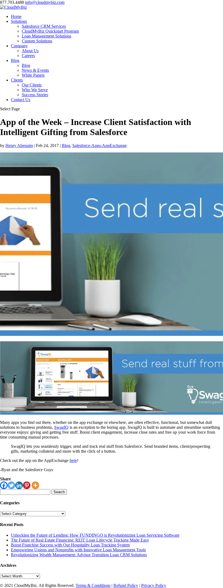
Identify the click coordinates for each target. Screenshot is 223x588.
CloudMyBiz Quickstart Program (50, 31)
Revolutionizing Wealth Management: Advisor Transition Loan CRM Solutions (79, 554)
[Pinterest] (26, 485)
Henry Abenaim (19, 145)
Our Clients (32, 85)
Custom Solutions (37, 41)
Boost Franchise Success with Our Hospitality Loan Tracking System (70, 545)
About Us (30, 50)
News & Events (35, 70)
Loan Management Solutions (46, 36)
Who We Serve (35, 89)
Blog (15, 60)
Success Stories (35, 94)
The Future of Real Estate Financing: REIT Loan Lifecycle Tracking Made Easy (80, 540)
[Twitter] (11, 485)
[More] (35, 485)
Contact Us (20, 99)
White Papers (33, 75)
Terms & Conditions (93, 585)
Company (19, 45)
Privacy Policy (153, 585)
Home (16, 16)
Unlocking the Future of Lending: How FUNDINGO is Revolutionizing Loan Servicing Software (95, 535)
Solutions (19, 21)
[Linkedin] (19, 485)
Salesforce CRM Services (44, 26)
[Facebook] (4, 485)
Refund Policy (125, 585)
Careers (28, 55)
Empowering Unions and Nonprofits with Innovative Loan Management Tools (78, 550)
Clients (17, 80)
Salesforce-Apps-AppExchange (99, 145)
